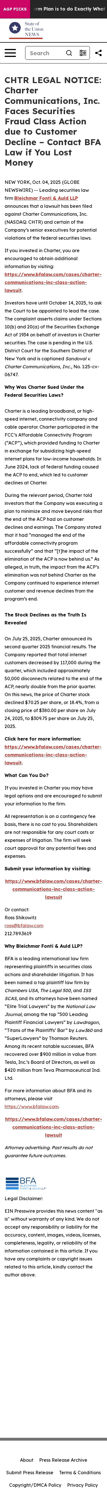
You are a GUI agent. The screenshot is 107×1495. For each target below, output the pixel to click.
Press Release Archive (63, 1460)
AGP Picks (15, 9)
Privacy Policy (82, 1485)
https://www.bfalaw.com (31, 1106)
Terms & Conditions (80, 1472)
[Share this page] (98, 53)
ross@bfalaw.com (24, 925)
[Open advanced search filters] (83, 52)
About (26, 1460)
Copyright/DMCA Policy (35, 1485)
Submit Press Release (29, 1472)
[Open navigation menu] (10, 53)
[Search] (69, 52)
